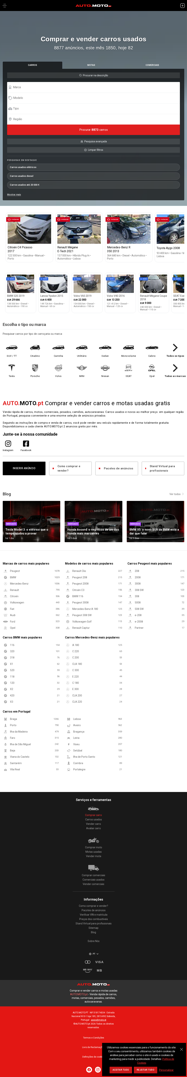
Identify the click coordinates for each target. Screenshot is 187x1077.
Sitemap (93, 927)
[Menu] (4, 5)
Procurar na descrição (95, 75)
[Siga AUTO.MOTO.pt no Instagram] (98, 1070)
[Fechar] (181, 1047)
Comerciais (152, 65)
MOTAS (91, 65)
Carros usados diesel (21, 176)
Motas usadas (93, 851)
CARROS (32, 65)
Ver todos (175, 494)
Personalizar (166, 1070)
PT (94, 954)
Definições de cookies (93, 1057)
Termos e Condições (93, 1037)
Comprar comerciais (93, 875)
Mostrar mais (14, 194)
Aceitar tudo (120, 1070)
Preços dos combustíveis (93, 919)
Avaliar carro (93, 828)
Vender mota (93, 856)
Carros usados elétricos (23, 167)
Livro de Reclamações (93, 1047)
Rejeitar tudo (145, 1070)
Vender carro (93, 823)
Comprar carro (93, 815)
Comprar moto (93, 847)
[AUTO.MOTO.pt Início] (93, 5)
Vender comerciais (93, 884)
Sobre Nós (94, 941)
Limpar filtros (95, 149)
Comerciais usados (93, 879)
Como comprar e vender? (69, 468)
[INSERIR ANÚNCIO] (182, 5)
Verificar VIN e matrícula (93, 914)
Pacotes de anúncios (118, 468)
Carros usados (93, 819)
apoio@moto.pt (98, 1020)
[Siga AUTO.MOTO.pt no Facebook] (89, 1070)
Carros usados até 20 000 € (24, 184)
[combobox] (95, 87)
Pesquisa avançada (95, 141)
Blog (93, 932)
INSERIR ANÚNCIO (24, 468)
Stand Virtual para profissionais (162, 468)
